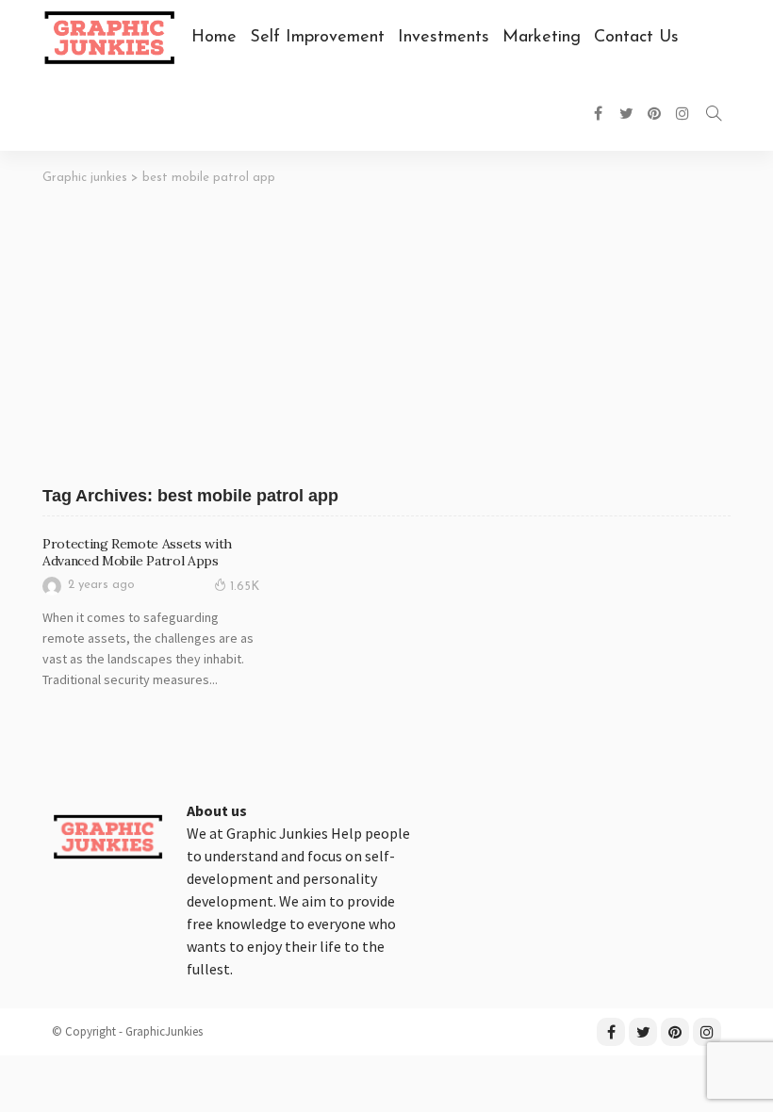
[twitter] (643, 1032)
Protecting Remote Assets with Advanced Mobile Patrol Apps (137, 552)
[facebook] (611, 1032)
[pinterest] (675, 1032)
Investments (443, 37)
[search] (714, 113)
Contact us (636, 37)
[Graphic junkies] (107, 835)
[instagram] (707, 1032)
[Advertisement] (386, 327)
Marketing (541, 37)
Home (214, 37)
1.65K (244, 587)
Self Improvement (317, 37)
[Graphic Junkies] (108, 37)
